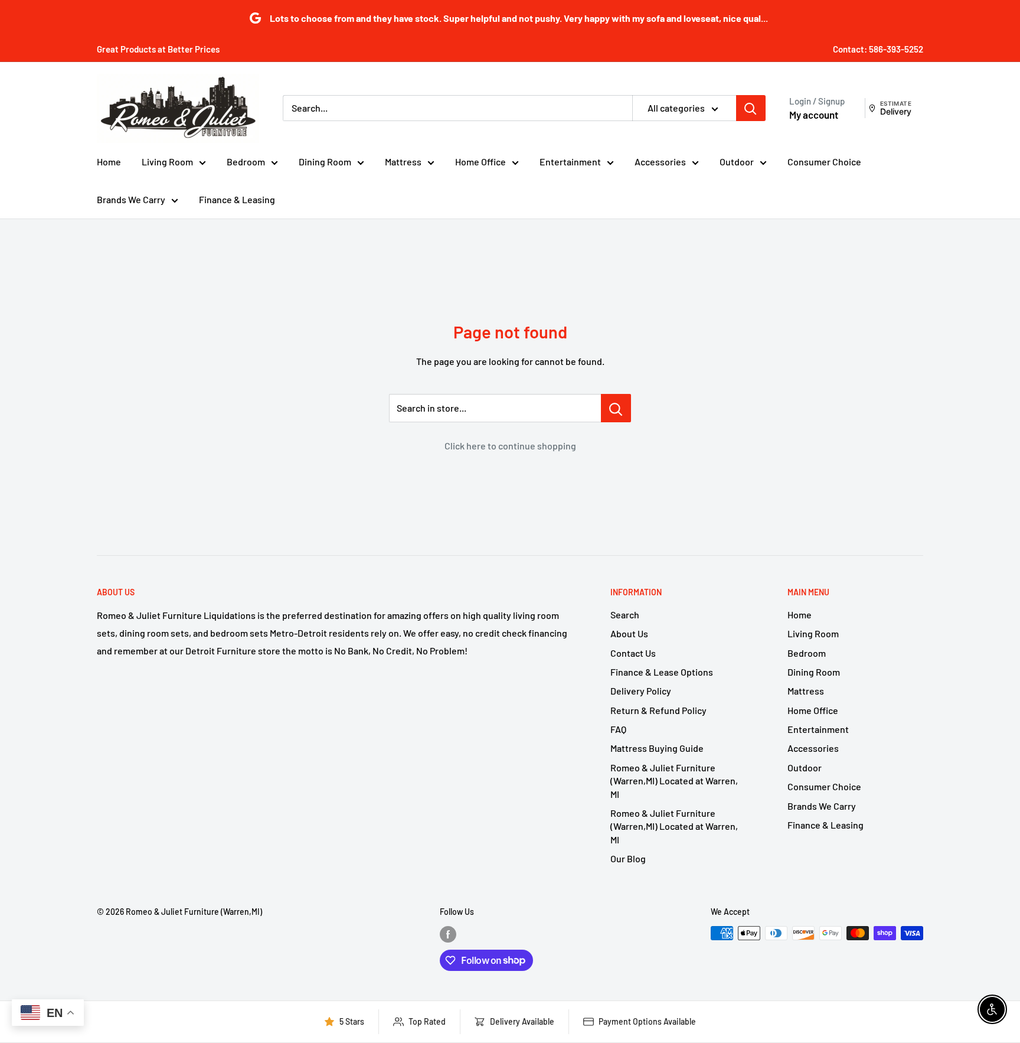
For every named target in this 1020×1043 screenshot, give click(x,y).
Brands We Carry (131, 199)
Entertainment (570, 161)
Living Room (167, 161)
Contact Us (633, 653)
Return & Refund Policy (658, 710)
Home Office (480, 161)
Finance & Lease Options (661, 671)
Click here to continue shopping (510, 445)
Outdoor (737, 161)
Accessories (660, 161)
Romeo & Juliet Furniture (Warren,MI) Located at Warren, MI (674, 781)
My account (813, 114)
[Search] (751, 108)
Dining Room (325, 161)
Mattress (403, 161)
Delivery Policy (640, 690)
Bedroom (246, 161)
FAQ (618, 729)
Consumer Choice (824, 161)
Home (109, 161)
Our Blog (628, 858)
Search (624, 614)
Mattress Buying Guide (657, 748)
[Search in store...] (616, 408)
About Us (629, 633)
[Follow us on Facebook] (448, 934)
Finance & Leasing (237, 199)
